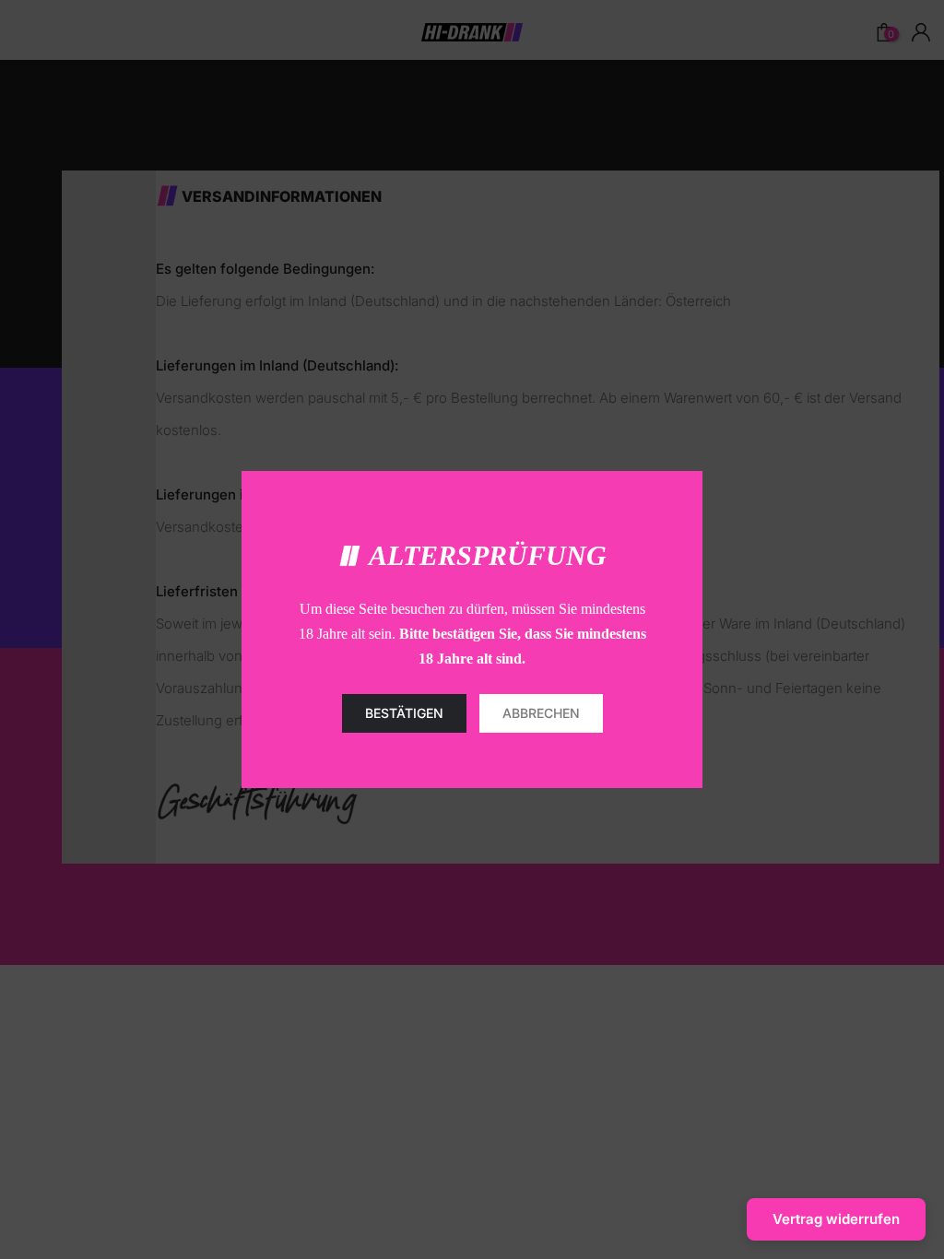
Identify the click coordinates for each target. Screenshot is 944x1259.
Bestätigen (404, 713)
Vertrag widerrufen (836, 1219)
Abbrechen (541, 713)
